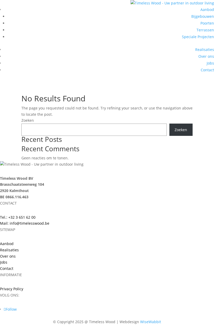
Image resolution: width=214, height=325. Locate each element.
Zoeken (27, 120)
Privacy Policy (11, 288)
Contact (207, 69)
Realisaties (204, 49)
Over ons (206, 56)
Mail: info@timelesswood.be (24, 223)
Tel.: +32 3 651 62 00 (17, 217)
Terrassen (205, 29)
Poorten (207, 23)
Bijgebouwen (202, 16)
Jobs (210, 63)
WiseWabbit (150, 321)
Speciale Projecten (198, 36)
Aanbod (207, 9)
